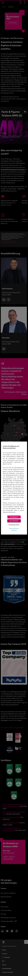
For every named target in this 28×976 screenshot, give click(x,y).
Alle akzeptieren (14, 517)
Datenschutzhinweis (14, 528)
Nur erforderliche (14, 521)
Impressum (14, 530)
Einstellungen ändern (14, 524)
